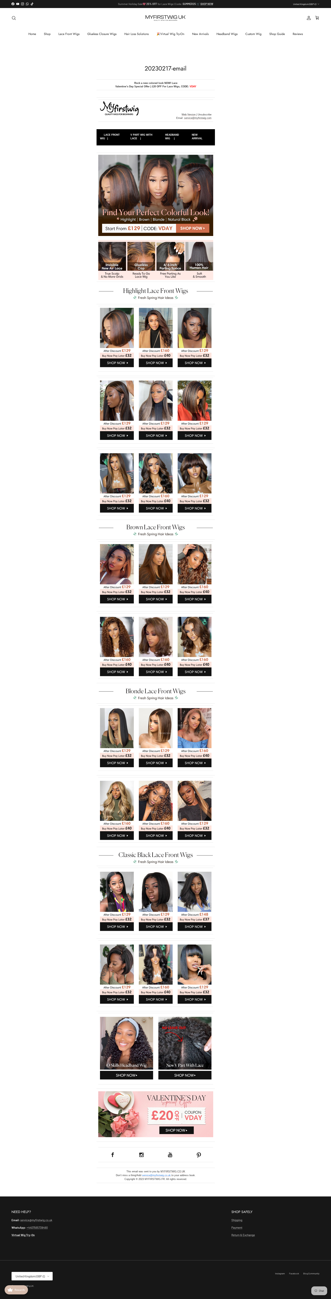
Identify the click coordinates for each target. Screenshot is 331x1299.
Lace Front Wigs (68, 34)
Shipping (236, 1220)
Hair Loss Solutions (136, 34)
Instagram (280, 1273)
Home (32, 34)
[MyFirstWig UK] (165, 18)
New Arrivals (200, 34)
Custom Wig (253, 34)
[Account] (308, 18)
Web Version (189, 114)
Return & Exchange (243, 1235)
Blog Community (311, 1273)
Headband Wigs (227, 34)
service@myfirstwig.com (197, 118)
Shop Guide (277, 34)
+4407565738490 (37, 1227)
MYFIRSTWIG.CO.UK (173, 1171)
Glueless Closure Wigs (101, 34)
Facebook (294, 1273)
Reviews (298, 34)
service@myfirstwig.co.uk (156, 1175)
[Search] (13, 18)
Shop (47, 34)
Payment (236, 1227)
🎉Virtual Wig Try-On (170, 34)
